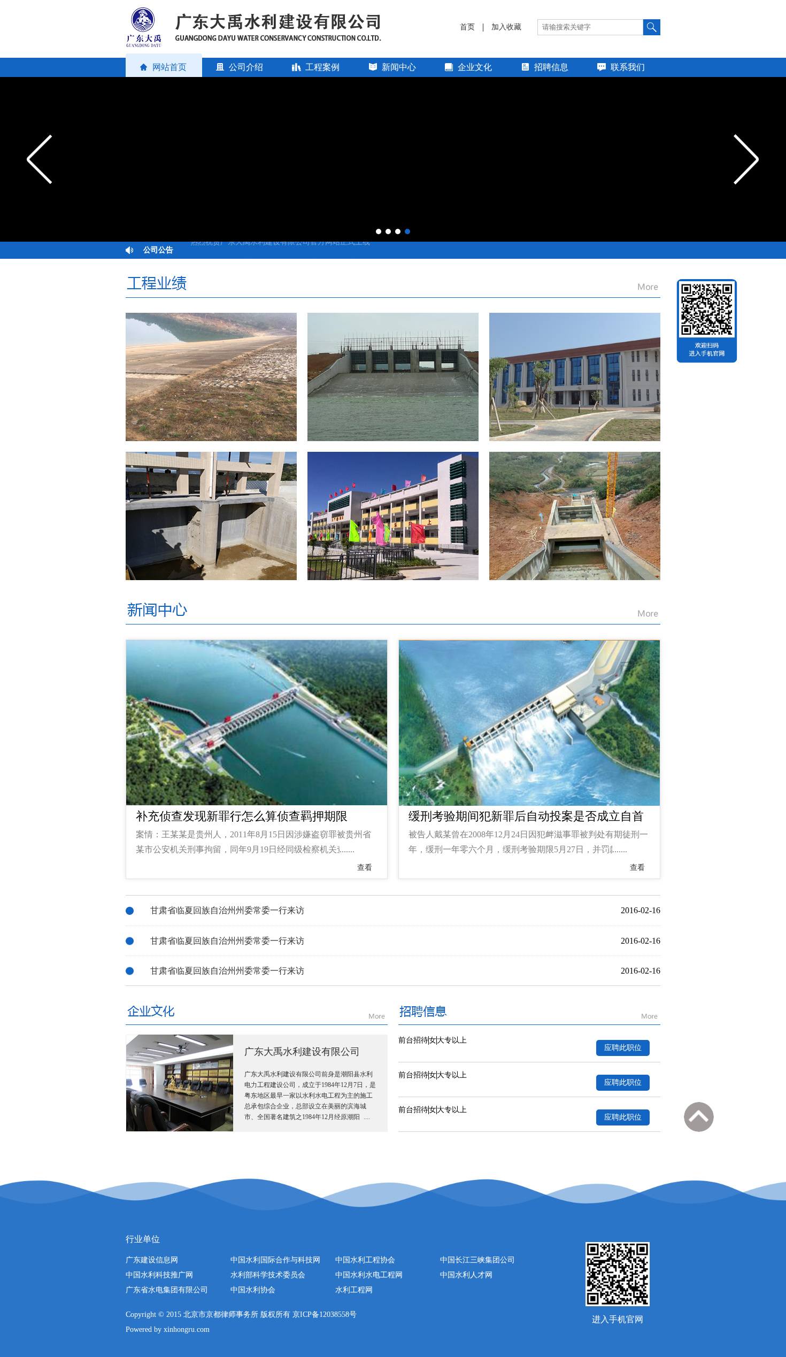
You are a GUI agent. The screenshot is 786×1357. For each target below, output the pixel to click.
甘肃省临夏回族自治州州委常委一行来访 (227, 910)
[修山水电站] (211, 377)
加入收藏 (506, 27)
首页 (467, 27)
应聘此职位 (623, 1048)
